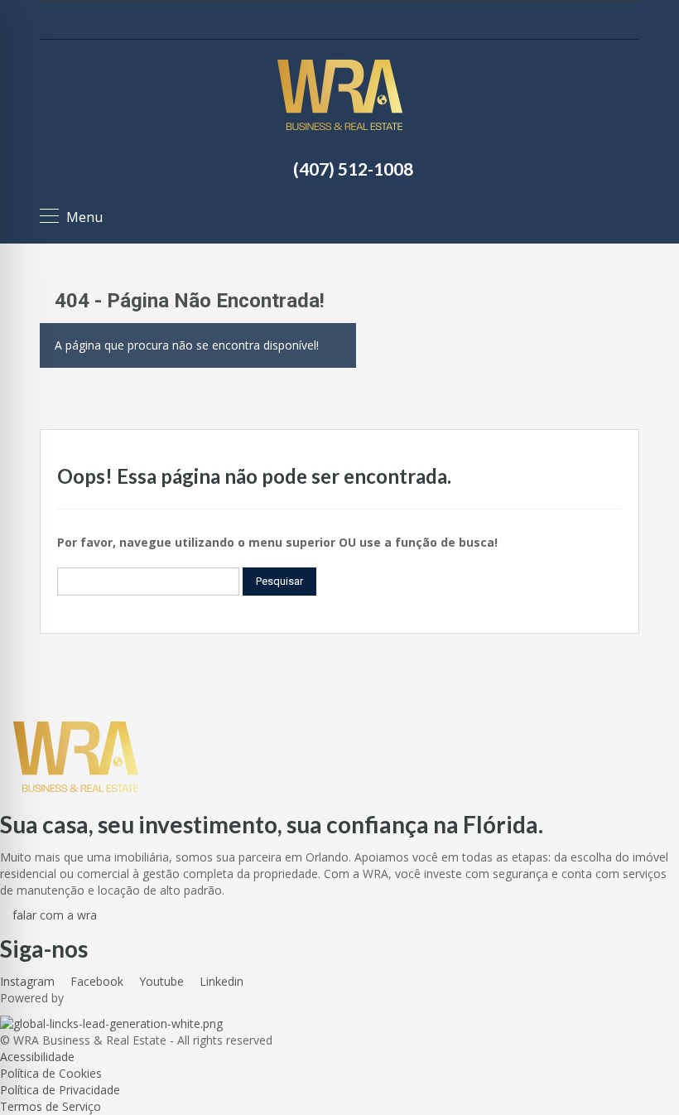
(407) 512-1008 (353, 168)
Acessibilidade (37, 1056)
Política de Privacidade (60, 1090)
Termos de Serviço (50, 1106)
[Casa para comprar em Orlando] (340, 97)
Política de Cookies (51, 1073)
